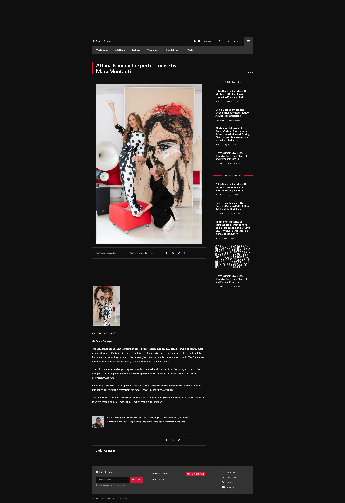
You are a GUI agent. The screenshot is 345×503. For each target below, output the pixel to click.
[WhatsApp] (185, 253)
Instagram (231, 477)
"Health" (219, 101)
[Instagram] (223, 477)
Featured (219, 120)
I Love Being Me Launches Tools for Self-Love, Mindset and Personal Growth (231, 155)
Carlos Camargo (106, 450)
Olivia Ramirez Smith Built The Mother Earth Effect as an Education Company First (231, 94)
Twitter (230, 482)
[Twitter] (172, 253)
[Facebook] (166, 253)
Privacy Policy (120, 485)
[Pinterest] (179, 253)
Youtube (230, 487)
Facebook (231, 472)
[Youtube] (223, 487)
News (250, 72)
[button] (218, 41)
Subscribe (136, 480)
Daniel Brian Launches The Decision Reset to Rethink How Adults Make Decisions (232, 112)
